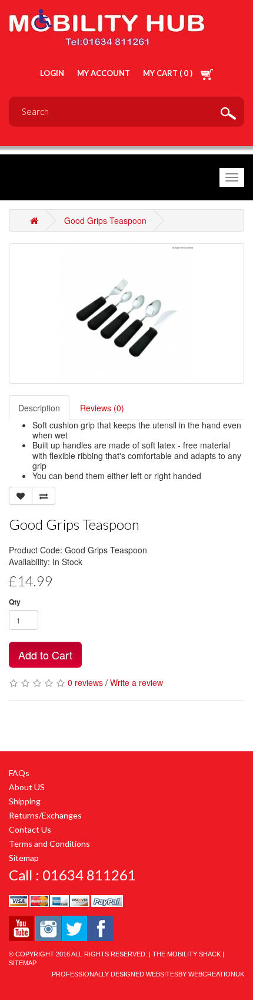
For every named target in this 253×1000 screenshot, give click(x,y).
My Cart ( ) (168, 73)
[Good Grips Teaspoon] (126, 313)
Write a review (136, 682)
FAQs (19, 773)
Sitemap (24, 858)
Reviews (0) (102, 408)
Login (52, 73)
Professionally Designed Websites (115, 974)
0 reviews (85, 682)
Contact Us (30, 829)
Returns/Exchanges (45, 815)
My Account (103, 73)
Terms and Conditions (49, 844)
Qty (15, 602)
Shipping (25, 801)
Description (39, 408)
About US (27, 787)
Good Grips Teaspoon (105, 220)
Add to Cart (45, 654)
